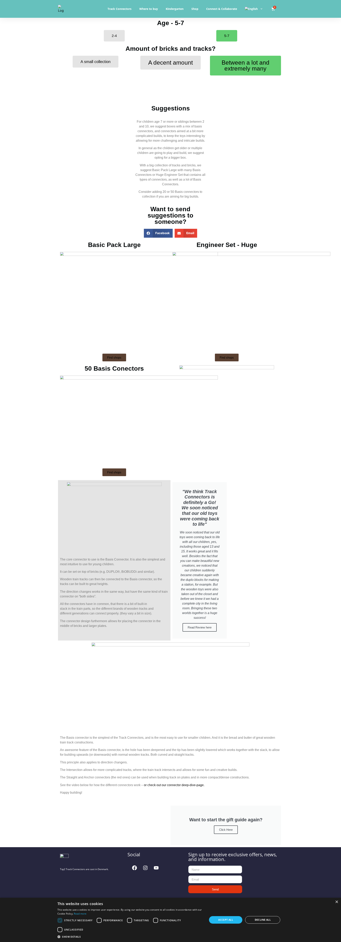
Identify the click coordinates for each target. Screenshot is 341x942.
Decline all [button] (263, 919)
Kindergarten (175, 9)
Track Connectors (119, 9)
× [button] (336, 902)
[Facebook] (134, 868)
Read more (80, 913)
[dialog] (170, 920)
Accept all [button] (225, 919)
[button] (158, 233)
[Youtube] (156, 868)
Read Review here (200, 627)
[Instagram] (145, 868)
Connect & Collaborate (221, 9)
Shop (194, 9)
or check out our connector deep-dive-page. (174, 785)
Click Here (226, 829)
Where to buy (148, 9)
